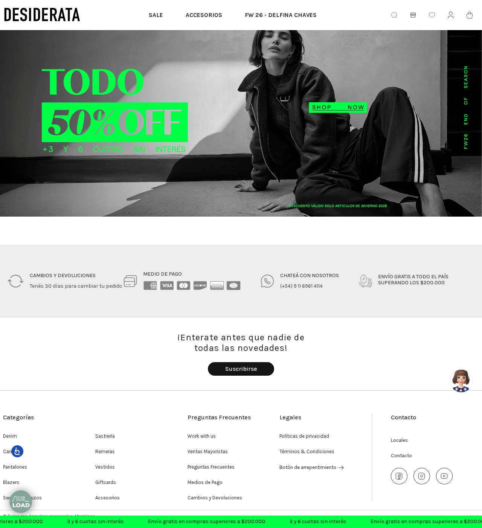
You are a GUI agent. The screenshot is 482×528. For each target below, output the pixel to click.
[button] (241, 369)
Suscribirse (241, 368)
